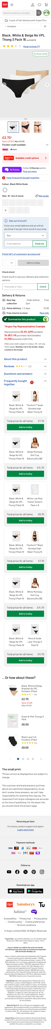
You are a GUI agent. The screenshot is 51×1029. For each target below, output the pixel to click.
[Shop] (11, 5)
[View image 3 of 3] (37, 127)
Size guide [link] (44, 195)
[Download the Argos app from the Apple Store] (16, 892)
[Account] (32, 5)
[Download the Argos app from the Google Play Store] (35, 892)
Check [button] (43, 286)
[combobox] (18, 13)
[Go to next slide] (47, 84)
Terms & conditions (26, 925)
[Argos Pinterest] (33, 871)
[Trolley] (46, 5)
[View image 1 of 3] (13, 127)
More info (44, 313)
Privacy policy (40, 918)
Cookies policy (15, 921)
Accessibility (10, 918)
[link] (21, 47)
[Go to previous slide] (3, 84)
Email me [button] (39, 243)
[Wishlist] (39, 5)
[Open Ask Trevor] (46, 13)
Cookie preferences (35, 921)
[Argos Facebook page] (17, 871)
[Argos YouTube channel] (9, 871)
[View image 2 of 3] (25, 127)
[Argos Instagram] (42, 871)
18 (5, 210)
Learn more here (25, 829)
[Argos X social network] (25, 871)
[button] (40, 53)
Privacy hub (25, 918)
